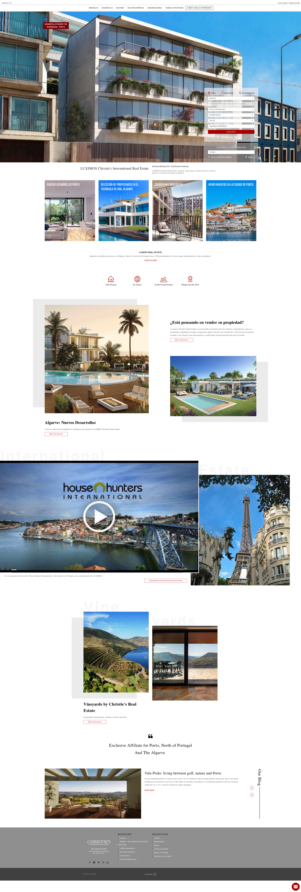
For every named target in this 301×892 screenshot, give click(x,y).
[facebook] (90, 862)
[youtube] (94, 862)
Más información (56, 434)
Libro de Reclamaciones (127, 859)
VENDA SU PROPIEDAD (174, 8)
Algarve (251, 157)
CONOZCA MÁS (150, 260)
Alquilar (156, 845)
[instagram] (103, 862)
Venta (213, 93)
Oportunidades (159, 842)
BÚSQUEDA (231, 132)
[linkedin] (108, 862)
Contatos (122, 838)
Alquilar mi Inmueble (161, 852)
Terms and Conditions (127, 852)
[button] (252, 788)
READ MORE (149, 794)
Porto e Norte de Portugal (221, 157)
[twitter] (99, 862)
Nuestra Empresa (136, 8)
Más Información (95, 722)
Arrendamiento (248, 93)
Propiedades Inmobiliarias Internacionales (165, 581)
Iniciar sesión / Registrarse (288, 3)
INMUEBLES (93, 8)
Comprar (157, 838)
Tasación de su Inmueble (162, 856)
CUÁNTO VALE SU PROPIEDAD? (199, 8)
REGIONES (120, 8)
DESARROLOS (107, 8)
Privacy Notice (124, 856)
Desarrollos (229, 93)
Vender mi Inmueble (161, 849)
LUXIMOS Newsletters (127, 848)
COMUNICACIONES (154, 8)
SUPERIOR (149, 874)
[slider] (96, 572)
